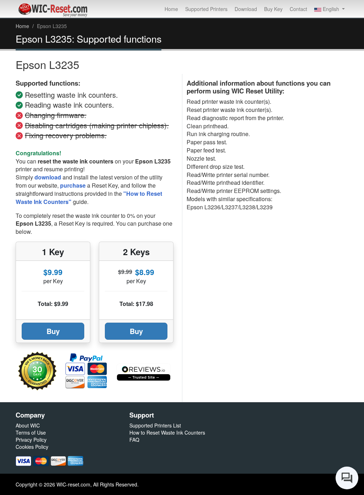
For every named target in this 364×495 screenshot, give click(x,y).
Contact (298, 8)
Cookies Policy (32, 446)
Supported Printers (206, 8)
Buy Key (273, 8)
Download (246, 8)
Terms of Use (31, 432)
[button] (329, 9)
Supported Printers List (155, 425)
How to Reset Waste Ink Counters (167, 432)
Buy (53, 331)
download (47, 177)
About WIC (28, 425)
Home (171, 8)
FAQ (134, 439)
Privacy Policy (31, 439)
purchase (73, 185)
